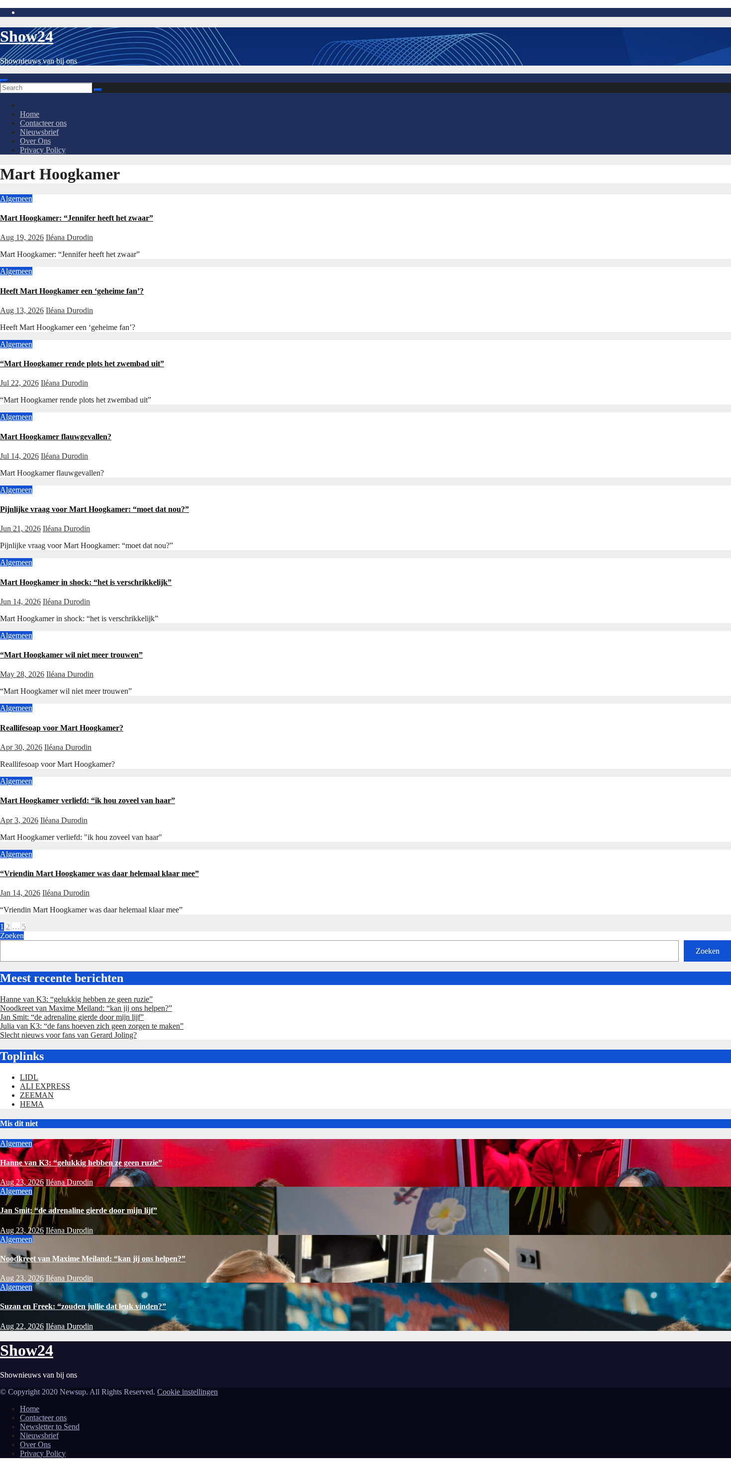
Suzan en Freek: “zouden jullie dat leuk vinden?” (83, 1306)
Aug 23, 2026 (22, 1182)
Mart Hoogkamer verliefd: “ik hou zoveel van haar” (87, 800)
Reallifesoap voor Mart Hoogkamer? (61, 728)
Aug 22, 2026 (22, 1326)
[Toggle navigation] (4, 80)
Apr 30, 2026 (21, 747)
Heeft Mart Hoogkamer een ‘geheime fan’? (72, 291)
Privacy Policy (43, 150)
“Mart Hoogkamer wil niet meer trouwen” (71, 655)
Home (29, 114)
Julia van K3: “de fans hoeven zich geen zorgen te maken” (91, 1026)
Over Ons (35, 141)
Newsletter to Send (50, 1426)
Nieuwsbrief (39, 132)
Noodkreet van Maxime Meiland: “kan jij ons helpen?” (86, 1008)
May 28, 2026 (22, 674)
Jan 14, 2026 (20, 893)
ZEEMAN (37, 1095)
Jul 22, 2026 (19, 383)
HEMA (32, 1104)
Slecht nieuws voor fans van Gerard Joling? (68, 1035)
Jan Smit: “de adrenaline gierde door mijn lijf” (72, 1017)
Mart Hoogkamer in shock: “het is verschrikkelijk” (86, 582)
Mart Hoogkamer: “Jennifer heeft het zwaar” (76, 218)
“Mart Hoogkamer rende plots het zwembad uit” (82, 363)
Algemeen (16, 198)
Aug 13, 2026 (22, 310)
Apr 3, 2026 (19, 820)
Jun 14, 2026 (20, 601)
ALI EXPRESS (45, 1086)
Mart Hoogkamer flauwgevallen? (55, 436)
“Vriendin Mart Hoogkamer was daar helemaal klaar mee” (99, 873)
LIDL (29, 1077)
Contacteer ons (43, 123)
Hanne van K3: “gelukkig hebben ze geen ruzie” (76, 999)
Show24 (26, 36)
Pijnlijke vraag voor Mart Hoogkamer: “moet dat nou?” (94, 509)
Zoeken (12, 935)
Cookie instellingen (187, 1392)
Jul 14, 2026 (19, 456)
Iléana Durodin (69, 237)
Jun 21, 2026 (20, 528)
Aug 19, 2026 (22, 237)
